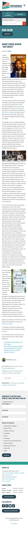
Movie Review (19, 371)
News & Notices (8, 443)
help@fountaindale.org (10, 477)
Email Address (6, 404)
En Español (7, 433)
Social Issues (16, 373)
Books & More (14, 366)
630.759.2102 (9, 475)
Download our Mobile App (8, 479)
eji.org (5, 331)
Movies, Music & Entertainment (12, 440)
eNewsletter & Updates (10, 426)
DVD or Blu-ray (6, 112)
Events (5, 436)
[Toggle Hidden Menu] (24, 5)
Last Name (5, 417)
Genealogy (7, 438)
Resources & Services (10, 445)
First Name (5, 410)
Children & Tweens (9, 431)
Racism (11, 373)
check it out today (7, 324)
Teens (5, 450)
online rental (20, 106)
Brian (15, 360)
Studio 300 (7, 448)
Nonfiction (5, 373)
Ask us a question (6, 481)
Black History (10, 371)
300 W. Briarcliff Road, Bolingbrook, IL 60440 (13, 473)
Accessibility (14, 523)
